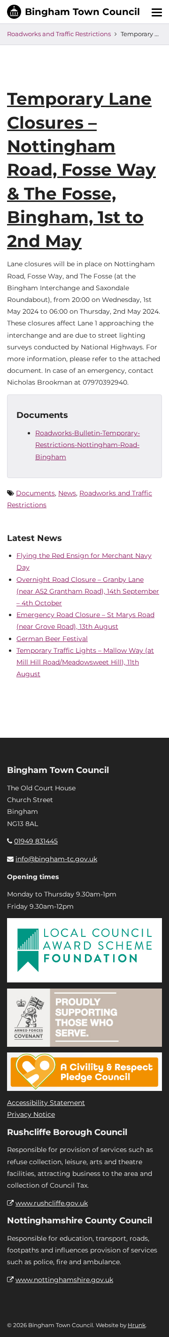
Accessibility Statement (46, 1102)
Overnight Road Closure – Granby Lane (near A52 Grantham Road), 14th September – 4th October (87, 591)
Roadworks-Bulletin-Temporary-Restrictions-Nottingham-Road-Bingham (87, 445)
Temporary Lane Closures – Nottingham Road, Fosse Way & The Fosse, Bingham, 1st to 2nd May (81, 169)
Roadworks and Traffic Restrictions (59, 34)
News (67, 493)
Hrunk (137, 1325)
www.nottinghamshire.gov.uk (64, 1279)
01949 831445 (36, 841)
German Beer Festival (52, 638)
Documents (35, 493)
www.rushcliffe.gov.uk (51, 1203)
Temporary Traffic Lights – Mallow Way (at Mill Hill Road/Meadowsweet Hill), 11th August (85, 662)
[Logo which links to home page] (73, 11)
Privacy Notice (31, 1114)
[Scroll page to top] (151, 1318)
